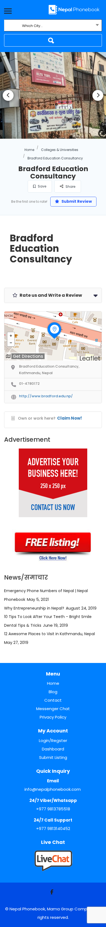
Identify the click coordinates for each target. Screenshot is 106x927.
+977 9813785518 (53, 809)
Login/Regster (53, 740)
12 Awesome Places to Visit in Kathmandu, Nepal (49, 634)
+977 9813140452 (53, 828)
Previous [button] (8, 95)
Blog (53, 692)
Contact (53, 700)
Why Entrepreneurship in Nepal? (34, 608)
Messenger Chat (53, 708)
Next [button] (98, 95)
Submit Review (76, 201)
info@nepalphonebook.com (52, 789)
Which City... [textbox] (32, 25)
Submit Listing (53, 757)
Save (41, 186)
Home (29, 149)
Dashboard (53, 749)
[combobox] (53, 26)
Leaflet (89, 358)
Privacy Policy (53, 717)
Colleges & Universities (59, 149)
